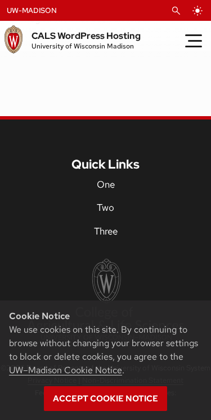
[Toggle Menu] (193, 40)
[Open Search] (176, 10)
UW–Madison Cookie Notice (65, 370)
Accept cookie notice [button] (105, 398)
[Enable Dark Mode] (197, 10)
